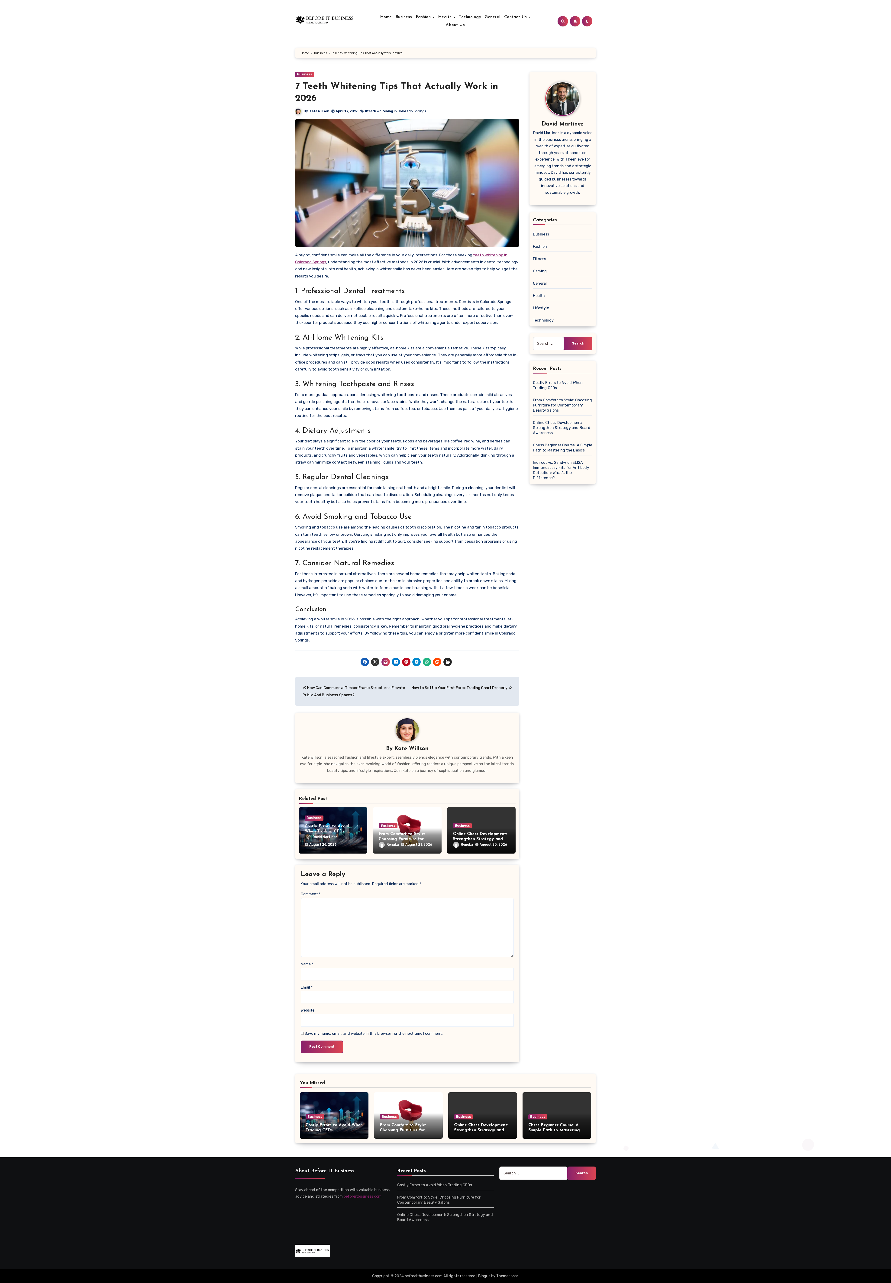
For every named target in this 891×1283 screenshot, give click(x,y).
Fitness (539, 259)
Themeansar (507, 1276)
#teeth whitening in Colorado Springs (395, 111)
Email (307, 987)
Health (445, 17)
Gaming (540, 271)
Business (404, 17)
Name (307, 964)
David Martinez (325, 837)
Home (386, 17)
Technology (470, 17)
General (492, 17)
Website (307, 1010)
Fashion (424, 17)
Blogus (484, 1276)
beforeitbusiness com (362, 1196)
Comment (310, 894)
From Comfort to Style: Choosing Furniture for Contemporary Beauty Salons (562, 405)
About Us (455, 25)
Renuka (393, 845)
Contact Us (516, 17)
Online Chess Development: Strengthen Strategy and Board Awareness (480, 839)
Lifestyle (541, 308)
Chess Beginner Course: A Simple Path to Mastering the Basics (554, 1130)
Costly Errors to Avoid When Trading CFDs (434, 1185)
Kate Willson (319, 111)
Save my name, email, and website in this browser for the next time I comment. (374, 1033)
